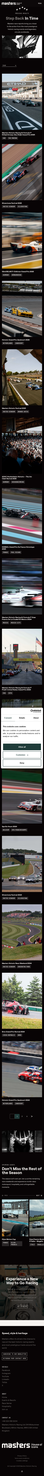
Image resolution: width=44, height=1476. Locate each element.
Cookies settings (22, 1461)
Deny (22, 763)
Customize (20, 755)
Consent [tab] (8, 718)
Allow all (22, 747)
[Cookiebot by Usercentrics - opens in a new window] (31, 711)
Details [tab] (22, 718)
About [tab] (36, 718)
